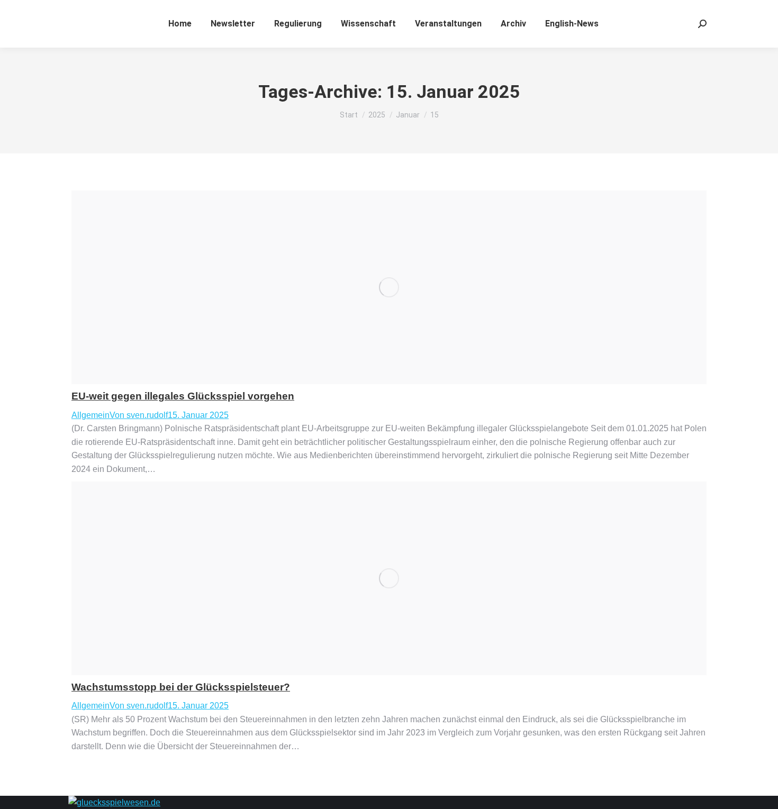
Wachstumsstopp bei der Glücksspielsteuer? (180, 687)
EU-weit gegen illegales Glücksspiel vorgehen (182, 396)
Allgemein (90, 415)
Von (139, 415)
